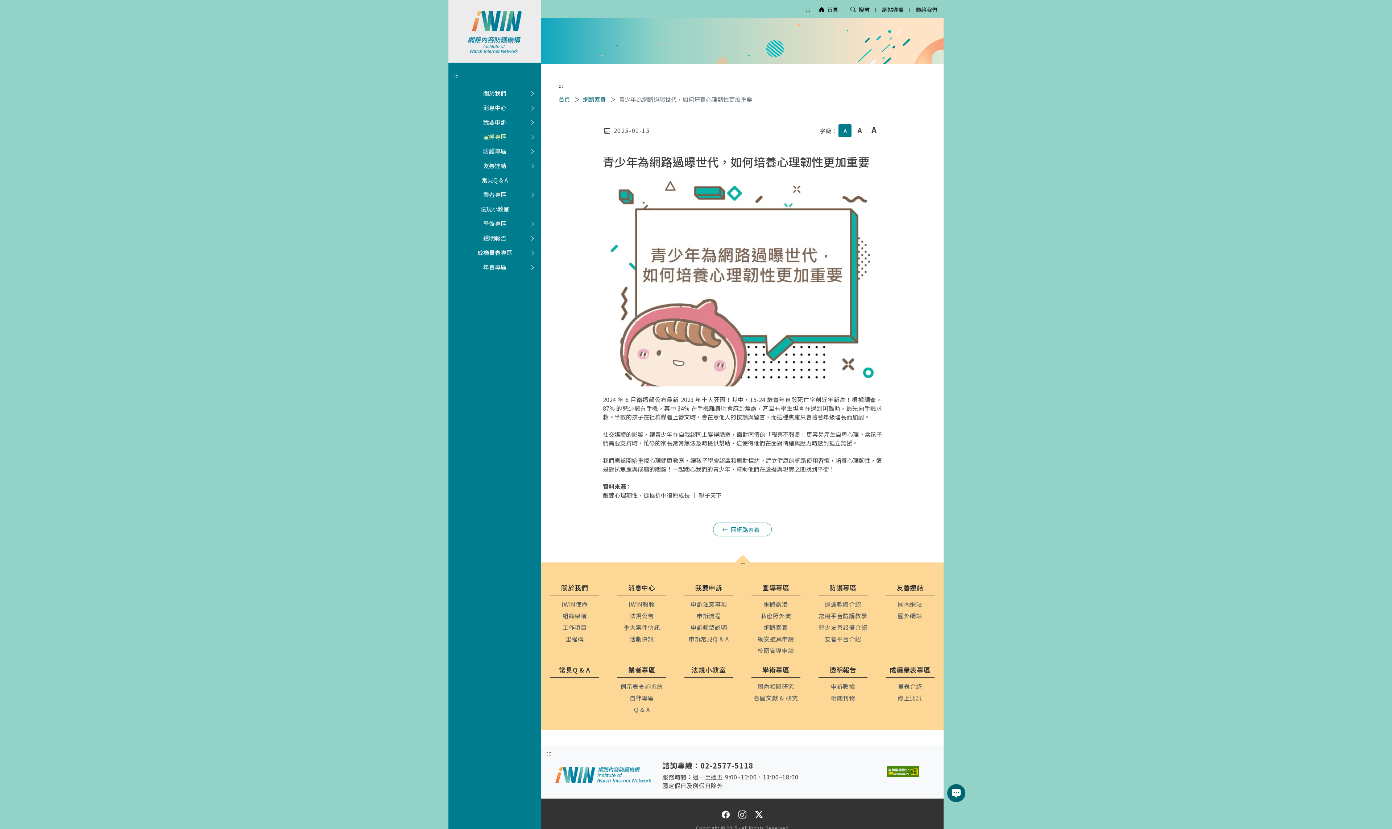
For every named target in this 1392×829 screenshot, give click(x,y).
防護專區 (494, 151)
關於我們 (494, 93)
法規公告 (642, 615)
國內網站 (910, 604)
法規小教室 (494, 209)
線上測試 (910, 698)
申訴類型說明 (709, 627)
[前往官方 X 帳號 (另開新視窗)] (759, 814)
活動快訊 (642, 639)
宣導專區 (494, 136)
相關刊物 (843, 698)
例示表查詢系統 (642, 686)
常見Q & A (495, 180)
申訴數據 (843, 686)
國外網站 (910, 615)
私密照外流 (776, 615)
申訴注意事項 (709, 604)
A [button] (845, 130)
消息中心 (494, 107)
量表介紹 (910, 686)
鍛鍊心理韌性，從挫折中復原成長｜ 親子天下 (662, 495)
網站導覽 (893, 9)
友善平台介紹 (843, 639)
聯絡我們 (926, 9)
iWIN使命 (575, 604)
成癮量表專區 (494, 252)
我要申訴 (494, 122)
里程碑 (575, 639)
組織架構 (575, 615)
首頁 (832, 9)
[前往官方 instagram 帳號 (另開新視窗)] (742, 814)
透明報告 (494, 238)
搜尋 (864, 9)
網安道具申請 (776, 639)
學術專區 (494, 223)
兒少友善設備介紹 (843, 627)
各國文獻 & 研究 (776, 698)
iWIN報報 (642, 604)
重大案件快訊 (642, 627)
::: (808, 9)
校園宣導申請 (776, 650)
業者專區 (494, 194)
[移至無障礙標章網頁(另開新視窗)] (903, 771)
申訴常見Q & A (709, 639)
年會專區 (494, 267)
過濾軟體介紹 (843, 604)
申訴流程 (709, 615)
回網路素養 (745, 529)
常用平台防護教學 (843, 615)
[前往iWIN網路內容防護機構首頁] (494, 31)
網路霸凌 (776, 604)
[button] (742, 563)
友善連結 (494, 165)
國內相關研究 (776, 686)
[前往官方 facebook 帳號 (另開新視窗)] (726, 814)
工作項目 (575, 627)
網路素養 (594, 99)
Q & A (642, 709)
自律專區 (642, 698)
